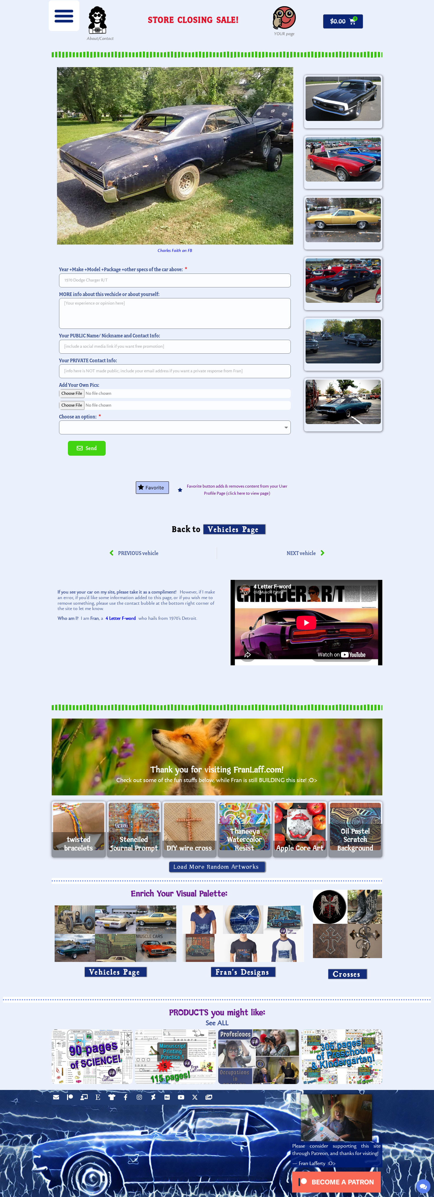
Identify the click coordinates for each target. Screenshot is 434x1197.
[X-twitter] (196, 1099)
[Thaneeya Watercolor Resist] (245, 826)
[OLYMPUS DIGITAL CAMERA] (343, 98)
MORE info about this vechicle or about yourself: (109, 294)
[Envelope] (57, 1099)
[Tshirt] (113, 1099)
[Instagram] (141, 1099)
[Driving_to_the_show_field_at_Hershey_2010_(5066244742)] (343, 341)
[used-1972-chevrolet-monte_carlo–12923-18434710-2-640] (343, 220)
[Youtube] (182, 1099)
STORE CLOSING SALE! (193, 19)
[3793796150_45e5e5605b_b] (343, 402)
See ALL (217, 1023)
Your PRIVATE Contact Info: (88, 360)
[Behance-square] (168, 1099)
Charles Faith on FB (175, 250)
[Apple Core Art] (300, 826)
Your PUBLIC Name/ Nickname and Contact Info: (109, 335)
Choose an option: (78, 416)
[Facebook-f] (127, 1099)
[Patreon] (71, 1099)
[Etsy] (99, 1099)
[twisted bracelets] (79, 826)
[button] (64, 15)
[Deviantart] (155, 1099)
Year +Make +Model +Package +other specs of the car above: (121, 269)
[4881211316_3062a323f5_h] (343, 159)
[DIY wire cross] (189, 826)
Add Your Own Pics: (79, 385)
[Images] (210, 1099)
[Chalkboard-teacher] (85, 1099)
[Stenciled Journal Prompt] (134, 826)
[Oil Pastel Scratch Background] (356, 826)
